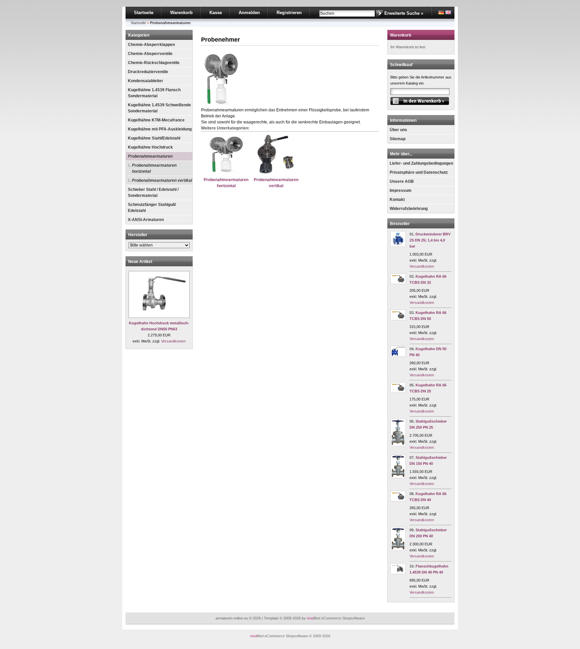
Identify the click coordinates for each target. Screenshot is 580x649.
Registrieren (289, 12)
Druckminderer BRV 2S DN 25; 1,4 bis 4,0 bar (429, 240)
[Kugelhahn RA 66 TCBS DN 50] (398, 319)
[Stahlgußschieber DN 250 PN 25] (398, 445)
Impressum (401, 190)
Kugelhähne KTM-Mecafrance (156, 120)
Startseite (143, 12)
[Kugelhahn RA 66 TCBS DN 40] (398, 500)
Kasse (215, 12)
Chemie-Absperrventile (150, 53)
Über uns (398, 129)
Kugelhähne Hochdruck (150, 147)
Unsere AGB (402, 181)
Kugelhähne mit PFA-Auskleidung (160, 129)
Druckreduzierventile (148, 71)
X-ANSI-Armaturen (146, 219)
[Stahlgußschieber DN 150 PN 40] (398, 477)
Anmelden (249, 12)
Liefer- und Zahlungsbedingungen (421, 163)
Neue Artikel (140, 261)
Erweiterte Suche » (403, 13)
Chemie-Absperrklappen (151, 44)
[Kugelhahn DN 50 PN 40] (398, 356)
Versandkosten (173, 341)
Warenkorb (181, 12)
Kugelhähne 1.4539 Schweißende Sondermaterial (159, 108)
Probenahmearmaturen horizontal (154, 168)
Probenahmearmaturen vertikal (162, 180)
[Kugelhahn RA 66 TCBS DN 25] (398, 391)
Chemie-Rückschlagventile (154, 62)
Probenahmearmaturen (150, 156)
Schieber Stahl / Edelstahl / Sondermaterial (153, 192)
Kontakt (397, 199)
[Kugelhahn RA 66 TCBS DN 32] (398, 283)
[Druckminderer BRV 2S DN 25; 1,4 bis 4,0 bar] (398, 246)
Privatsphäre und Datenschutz (419, 172)
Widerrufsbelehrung (409, 208)
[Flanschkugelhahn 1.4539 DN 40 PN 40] (398, 573)
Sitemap (397, 139)
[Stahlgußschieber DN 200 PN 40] (398, 549)
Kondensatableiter (145, 80)
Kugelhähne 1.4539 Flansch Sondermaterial (154, 93)
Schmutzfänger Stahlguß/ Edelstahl (152, 207)
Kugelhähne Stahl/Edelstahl (154, 138)
